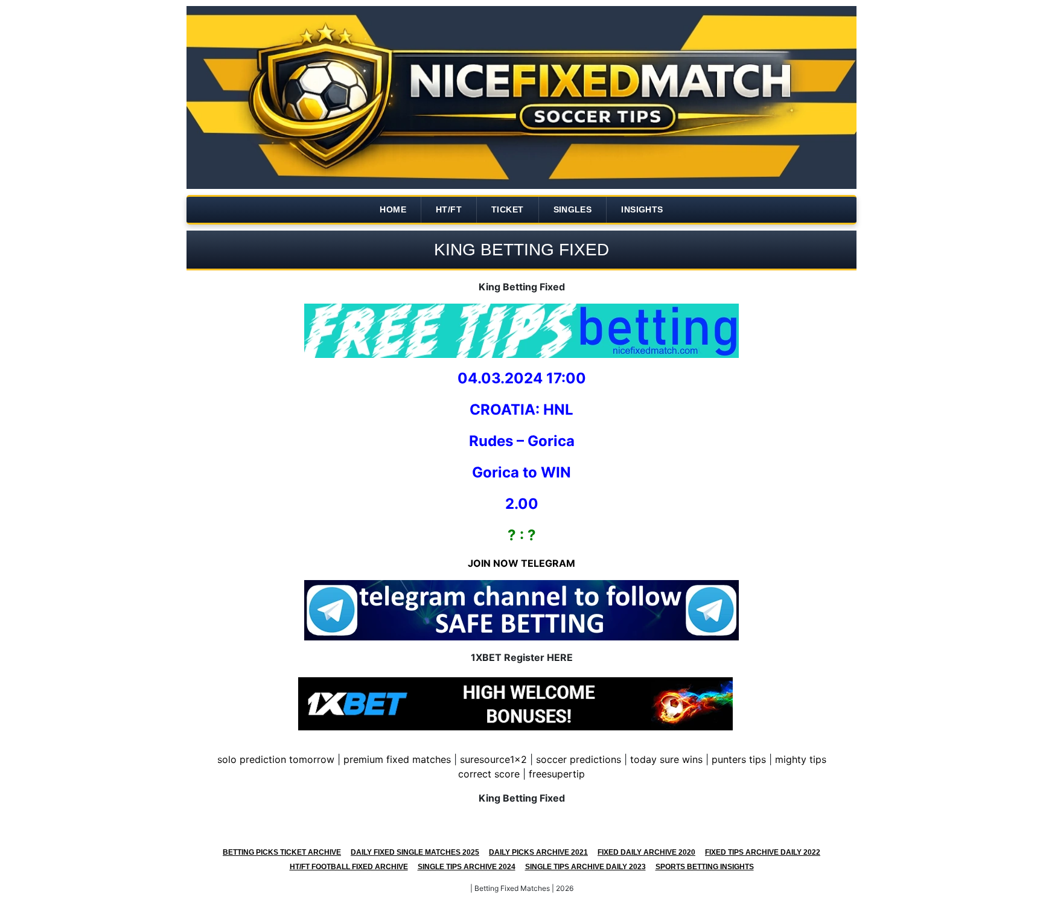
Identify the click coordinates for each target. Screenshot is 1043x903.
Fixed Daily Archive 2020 (646, 852)
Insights (642, 209)
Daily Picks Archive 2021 (538, 852)
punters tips (739, 759)
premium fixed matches (397, 759)
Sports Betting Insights (704, 867)
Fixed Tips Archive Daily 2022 (762, 852)
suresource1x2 (493, 759)
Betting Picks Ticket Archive (282, 852)
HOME (393, 209)
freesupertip (557, 774)
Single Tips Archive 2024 (466, 867)
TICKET (507, 209)
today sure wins (666, 759)
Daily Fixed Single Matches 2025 (415, 852)
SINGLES (572, 209)
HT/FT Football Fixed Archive (349, 867)
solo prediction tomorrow (275, 759)
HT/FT (449, 209)
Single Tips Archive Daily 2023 (585, 867)
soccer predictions (578, 759)
